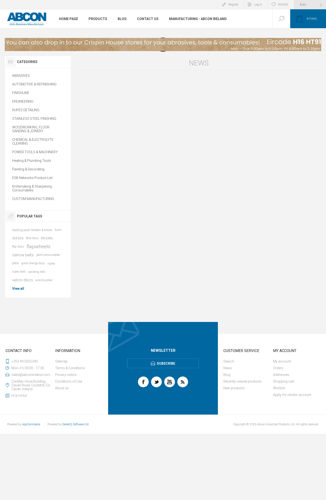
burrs (58, 230)
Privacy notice (65, 375)
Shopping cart (283, 381)
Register (233, 4)
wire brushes (44, 280)
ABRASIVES (21, 76)
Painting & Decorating (28, 169)
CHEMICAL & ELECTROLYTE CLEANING (32, 141)
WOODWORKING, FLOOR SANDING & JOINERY (30, 129)
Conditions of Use (68, 381)
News (227, 368)
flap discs (18, 246)
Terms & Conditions (70, 368)
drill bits (18, 238)
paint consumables (48, 255)
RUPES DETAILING (25, 110)
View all (18, 288)
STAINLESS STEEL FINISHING (34, 119)
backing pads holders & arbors (32, 230)
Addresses (281, 375)
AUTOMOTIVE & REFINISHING (34, 84)
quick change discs (33, 263)
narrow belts (23, 255)
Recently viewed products (242, 381)
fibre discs (32, 238)
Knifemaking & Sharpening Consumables (32, 188)
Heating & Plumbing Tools (31, 161)
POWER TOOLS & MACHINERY (35, 152)
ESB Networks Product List (32, 178)
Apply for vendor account (292, 395)
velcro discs (22, 280)
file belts (47, 238)
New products (234, 388)
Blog (226, 375)
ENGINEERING (22, 101)
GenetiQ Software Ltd (75, 424)
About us (62, 388)
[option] (163, 44)
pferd (15, 263)
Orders (278, 368)
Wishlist (279, 388)
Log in (258, 4)
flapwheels (38, 246)
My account (282, 361)
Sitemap (61, 361)
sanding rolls (36, 272)
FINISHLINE (20, 93)
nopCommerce (31, 424)
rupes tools (19, 271)
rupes (51, 263)
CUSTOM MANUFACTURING (33, 199)
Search (228, 361)
